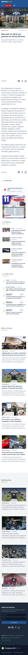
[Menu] (14, 5)
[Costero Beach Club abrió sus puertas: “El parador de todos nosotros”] (14, 376)
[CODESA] (14, 206)
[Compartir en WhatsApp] (26, 81)
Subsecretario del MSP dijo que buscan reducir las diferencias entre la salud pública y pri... (18, 232)
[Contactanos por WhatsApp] (19, 627)
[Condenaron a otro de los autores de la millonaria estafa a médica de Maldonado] (6, 261)
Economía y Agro (6, 560)
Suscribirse (14, 622)
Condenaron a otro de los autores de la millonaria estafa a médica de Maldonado (18, 265)
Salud (12, 228)
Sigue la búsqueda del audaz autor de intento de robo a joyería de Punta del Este (18, 243)
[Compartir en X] (22, 81)
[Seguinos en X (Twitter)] (15, 627)
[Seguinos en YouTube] (9, 627)
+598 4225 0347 (8, 637)
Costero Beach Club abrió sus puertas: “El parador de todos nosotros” (12, 387)
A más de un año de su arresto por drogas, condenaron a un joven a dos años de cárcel (18, 254)
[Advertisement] (14, 61)
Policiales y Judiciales (16, 237)
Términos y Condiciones (7, 652)
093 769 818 (17, 637)
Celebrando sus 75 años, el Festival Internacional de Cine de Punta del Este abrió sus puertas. (14, 354)
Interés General (6, 417)
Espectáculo (5, 351)
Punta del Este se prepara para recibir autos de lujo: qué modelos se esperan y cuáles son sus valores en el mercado (13, 453)
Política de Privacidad (18, 652)
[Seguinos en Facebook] (12, 627)
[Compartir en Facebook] (19, 81)
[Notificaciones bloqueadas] (2, 5)
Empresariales (4, 30)
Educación (4, 588)
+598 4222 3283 (19, 635)
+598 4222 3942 (10, 635)
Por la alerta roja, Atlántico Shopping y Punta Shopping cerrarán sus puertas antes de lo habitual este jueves (13, 420)
